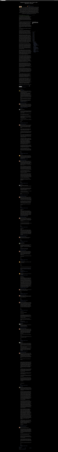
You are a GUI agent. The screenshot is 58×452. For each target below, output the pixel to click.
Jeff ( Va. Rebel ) (21, 242)
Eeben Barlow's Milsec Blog (22, 160)
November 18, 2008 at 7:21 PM (24, 271)
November (34, 42)
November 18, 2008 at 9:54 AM (24, 107)
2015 (33, 35)
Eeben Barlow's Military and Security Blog (29, 3)
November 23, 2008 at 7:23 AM (24, 340)
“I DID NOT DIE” (34, 46)
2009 (33, 40)
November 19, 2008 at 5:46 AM (24, 300)
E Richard (21, 323)
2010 (33, 39)
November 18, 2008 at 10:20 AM (24, 153)
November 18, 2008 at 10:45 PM (24, 287)
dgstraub (21, 386)
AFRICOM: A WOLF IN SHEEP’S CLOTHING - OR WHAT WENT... (36, 45)
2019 (33, 32)
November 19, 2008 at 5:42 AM (24, 293)
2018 (33, 33)
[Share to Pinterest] (21, 86)
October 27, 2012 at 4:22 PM (23, 425)
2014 (33, 36)
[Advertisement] (35, 27)
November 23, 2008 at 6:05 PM (24, 385)
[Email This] (19, 86)
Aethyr (21, 108)
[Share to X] (20, 86)
